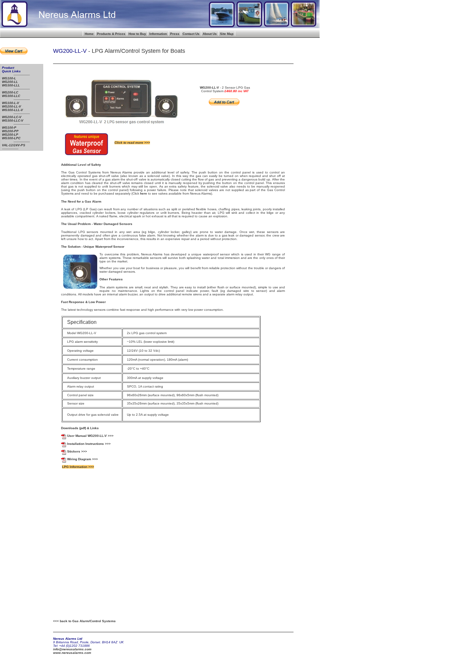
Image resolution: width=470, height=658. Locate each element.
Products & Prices (111, 34)
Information (158, 34)
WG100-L (9, 78)
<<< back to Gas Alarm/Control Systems (84, 621)
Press (174, 34)
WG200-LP (10, 134)
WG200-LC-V (11, 117)
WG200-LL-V (11, 106)
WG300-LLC (11, 96)
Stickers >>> (77, 451)
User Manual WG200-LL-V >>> (90, 435)
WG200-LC (10, 92)
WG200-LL (10, 82)
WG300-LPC (11, 138)
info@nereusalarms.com (72, 649)
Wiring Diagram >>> (82, 459)
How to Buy (137, 34)
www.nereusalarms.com (72, 652)
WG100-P (9, 127)
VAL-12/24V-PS (13, 145)
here (143, 193)
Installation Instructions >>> (89, 443)
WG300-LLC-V (12, 120)
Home (89, 34)
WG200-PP (10, 131)
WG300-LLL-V (12, 110)
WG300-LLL (11, 85)
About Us (210, 34)
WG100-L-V (10, 103)
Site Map (226, 34)
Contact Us (191, 34)
